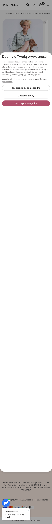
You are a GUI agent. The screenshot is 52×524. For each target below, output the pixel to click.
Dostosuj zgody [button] (26, 95)
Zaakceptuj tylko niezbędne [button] (26, 87)
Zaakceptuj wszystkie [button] (26, 103)
